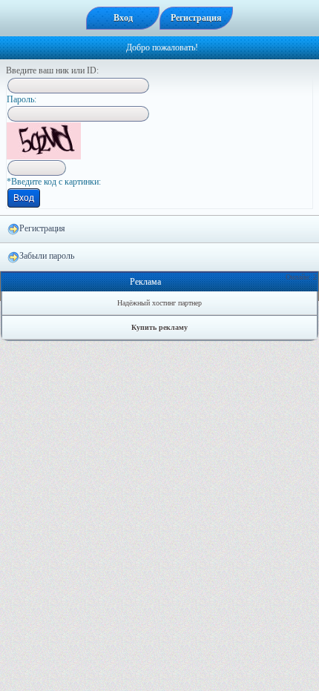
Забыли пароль (46, 256)
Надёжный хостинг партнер (159, 303)
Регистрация (42, 228)
